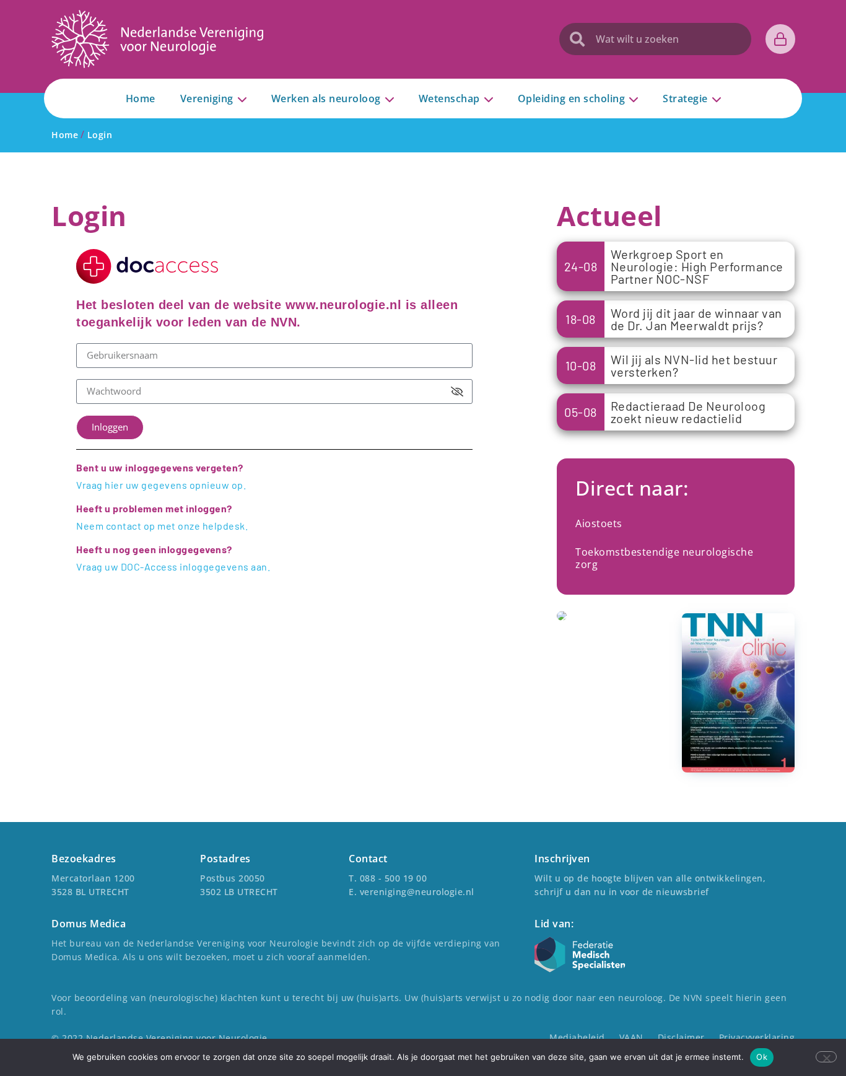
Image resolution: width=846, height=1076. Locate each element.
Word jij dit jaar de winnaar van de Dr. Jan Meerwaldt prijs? (696, 319)
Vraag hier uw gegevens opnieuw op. (161, 485)
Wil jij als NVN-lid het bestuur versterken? (694, 365)
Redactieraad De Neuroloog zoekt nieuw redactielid (688, 412)
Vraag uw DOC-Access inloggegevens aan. (173, 566)
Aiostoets (598, 523)
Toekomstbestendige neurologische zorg (664, 558)
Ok (761, 1057)
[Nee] (826, 1056)
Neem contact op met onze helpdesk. (162, 525)
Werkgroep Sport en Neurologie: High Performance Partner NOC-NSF (697, 266)
